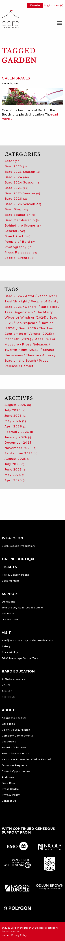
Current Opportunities (16, 771)
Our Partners (10, 619)
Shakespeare (27, 323)
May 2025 (15, 475)
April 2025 (15, 480)
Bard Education (20, 215)
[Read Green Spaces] (32, 96)
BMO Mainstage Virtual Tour (20, 658)
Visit (6, 632)
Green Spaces (16, 78)
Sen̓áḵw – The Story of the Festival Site (28, 640)
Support (10, 594)
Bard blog (49, 307)
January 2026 (18, 437)
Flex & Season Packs (15, 574)
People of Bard (20, 241)
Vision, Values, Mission (16, 729)
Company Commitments (17, 735)
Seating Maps (11, 580)
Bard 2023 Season (22, 171)
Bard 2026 (17, 198)
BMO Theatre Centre (15, 753)
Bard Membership (22, 220)
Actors (47, 355)
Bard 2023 (17, 166)
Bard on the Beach (20, 360)
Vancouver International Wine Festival (26, 759)
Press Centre (10, 788)
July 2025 (14, 464)
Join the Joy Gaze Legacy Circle (22, 607)
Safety (6, 646)
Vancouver (46, 296)
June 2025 (16, 469)
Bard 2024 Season (22, 182)
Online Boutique (19, 559)
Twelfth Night (16, 301)
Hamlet (27, 366)
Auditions (8, 777)
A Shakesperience (13, 679)
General (15, 231)
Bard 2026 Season (23, 204)
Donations (8, 601)
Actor (13, 161)
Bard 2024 (17, 177)
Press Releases (21, 252)
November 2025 (20, 448)
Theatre (32, 355)
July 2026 (15, 410)
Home (5, 935)
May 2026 (15, 421)
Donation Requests (14, 765)
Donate (35, 5)
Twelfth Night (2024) (22, 350)
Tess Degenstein (19, 312)
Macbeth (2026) (18, 339)
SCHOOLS (8, 696)
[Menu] (59, 23)
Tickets (9, 567)
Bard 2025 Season (22, 193)
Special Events (19, 258)
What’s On (12, 538)
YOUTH (6, 685)
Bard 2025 (17, 188)
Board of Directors (14, 747)
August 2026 (18, 405)
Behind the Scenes (24, 225)
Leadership (9, 741)
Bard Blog (16, 209)
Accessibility (10, 652)
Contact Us (9, 800)
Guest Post (17, 236)
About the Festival (14, 717)
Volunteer (8, 613)
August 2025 (18, 458)
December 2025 (20, 442)
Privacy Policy (11, 794)
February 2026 (19, 432)
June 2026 (16, 415)
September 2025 (21, 453)
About (8, 710)
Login (47, 5)
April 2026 (16, 426)
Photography (19, 247)
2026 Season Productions (19, 545)
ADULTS (7, 691)
